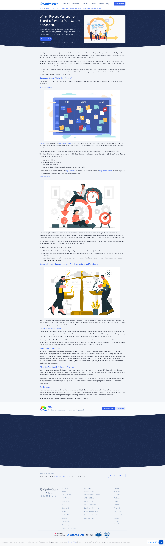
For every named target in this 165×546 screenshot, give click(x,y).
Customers (117, 494)
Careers (116, 501)
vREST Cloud (66, 501)
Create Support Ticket (117, 476)
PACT (63, 505)
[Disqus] (82, 443)
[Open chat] (161, 542)
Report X (65, 511)
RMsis (64, 491)
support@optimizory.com (62, 476)
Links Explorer (66, 494)
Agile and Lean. (71, 171)
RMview (64, 518)
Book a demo (119, 4)
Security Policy (118, 515)
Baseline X (65, 508)
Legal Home (118, 511)
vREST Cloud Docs (90, 501)
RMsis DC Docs (89, 491)
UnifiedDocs (66, 521)
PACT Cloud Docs (90, 505)
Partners (117, 498)
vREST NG (65, 498)
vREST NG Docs (89, 498)
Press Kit (117, 508)
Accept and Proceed (154, 542)
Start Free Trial (46, 39)
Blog (107, 3)
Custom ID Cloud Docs (91, 515)
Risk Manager (66, 525)
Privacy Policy (72, 542)
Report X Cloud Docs (91, 511)
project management (65, 143)
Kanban (42, 143)
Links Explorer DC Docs (92, 494)
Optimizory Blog (89, 518)
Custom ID (65, 515)
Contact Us (120, 408)
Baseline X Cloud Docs (91, 508)
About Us (117, 491)
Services (101, 3)
